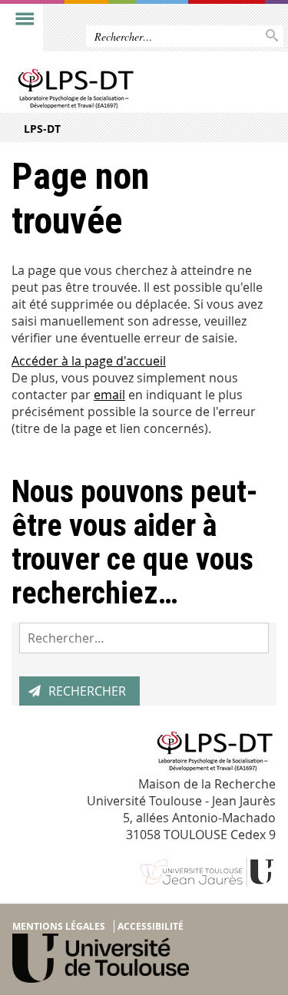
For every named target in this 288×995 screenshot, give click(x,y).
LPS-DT (42, 128)
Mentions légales (58, 926)
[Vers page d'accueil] (115, 90)
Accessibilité (151, 926)
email (109, 394)
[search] (144, 638)
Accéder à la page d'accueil (89, 360)
